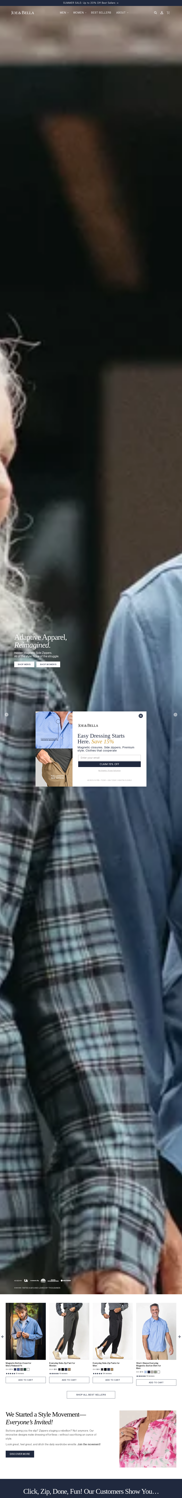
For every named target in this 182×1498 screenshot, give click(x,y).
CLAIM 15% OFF (109, 764)
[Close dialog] (141, 716)
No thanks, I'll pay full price (109, 770)
